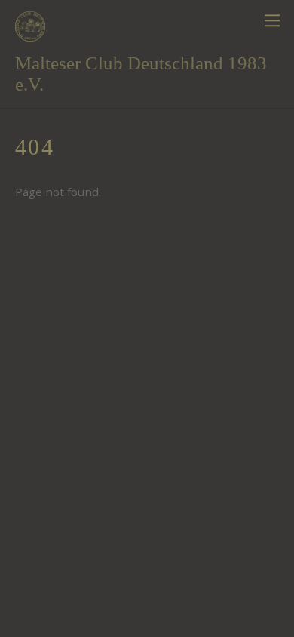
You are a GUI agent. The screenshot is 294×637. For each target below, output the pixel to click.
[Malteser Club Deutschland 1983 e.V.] (30, 33)
